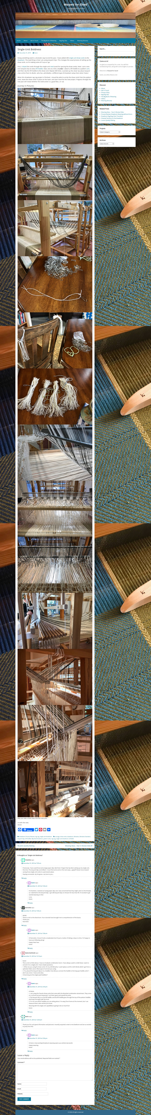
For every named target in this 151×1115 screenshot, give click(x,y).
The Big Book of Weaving (48, 41)
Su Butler (71, 839)
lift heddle (39, 69)
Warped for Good (75, 4)
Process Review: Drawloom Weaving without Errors (116, 114)
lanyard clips (21, 839)
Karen (36, 53)
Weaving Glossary (82, 41)
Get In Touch (34, 41)
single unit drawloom (46, 836)
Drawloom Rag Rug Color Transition (112, 116)
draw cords (81, 58)
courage (57, 836)
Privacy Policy (105, 92)
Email (19, 1089)
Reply (25, 878)
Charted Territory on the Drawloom (112, 118)
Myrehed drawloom (37, 839)
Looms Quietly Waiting (26, 846)
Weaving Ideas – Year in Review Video (78, 846)
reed (52, 66)
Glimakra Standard (85, 836)
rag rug (37, 836)
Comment (21, 1062)
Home (19, 41)
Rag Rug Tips (63, 41)
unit (88, 69)
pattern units (47, 839)
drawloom (21, 60)
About (25, 41)
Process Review (30, 836)
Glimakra (76, 836)
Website (19, 1094)
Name (19, 1084)
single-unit (73, 58)
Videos (72, 41)
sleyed (24, 66)
